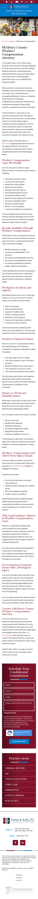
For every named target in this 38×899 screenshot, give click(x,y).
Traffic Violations (15, 779)
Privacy (16, 734)
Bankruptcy (12, 790)
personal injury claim (17, 466)
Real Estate (12, 801)
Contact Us (19, 880)
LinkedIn (22, 842)
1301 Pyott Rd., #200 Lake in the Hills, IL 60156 (23, 830)
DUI (7, 773)
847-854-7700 (19, 14)
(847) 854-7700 (22, 836)
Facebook (15, 842)
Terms (20, 734)
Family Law (11, 784)
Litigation (11, 41)
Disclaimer (19, 875)
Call (11, 1)
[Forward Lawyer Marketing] (19, 890)
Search (26, 1)
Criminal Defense (15, 768)
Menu (31, 1)
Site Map (19, 877)
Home (6, 1)
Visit (22, 1)
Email (17, 1)
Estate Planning (14, 795)
